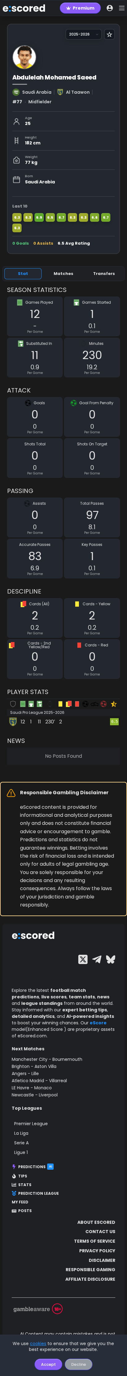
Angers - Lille (25, 1073)
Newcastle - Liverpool (35, 1095)
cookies (38, 1343)
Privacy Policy (97, 1251)
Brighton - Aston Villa (34, 1066)
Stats (24, 1184)
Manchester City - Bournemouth (47, 1059)
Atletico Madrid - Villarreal (39, 1081)
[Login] (110, 8)
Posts (25, 1210)
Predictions (35, 1166)
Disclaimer (102, 1260)
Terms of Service (94, 1241)
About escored (96, 1222)
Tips (22, 1176)
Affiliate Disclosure (90, 1279)
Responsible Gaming (90, 1269)
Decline (78, 1364)
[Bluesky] (110, 959)
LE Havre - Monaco (32, 1088)
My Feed (20, 1202)
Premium (83, 8)
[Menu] (122, 8)
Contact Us (100, 1231)
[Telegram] (96, 959)
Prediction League (38, 1193)
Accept (48, 1364)
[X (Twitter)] (83, 959)
